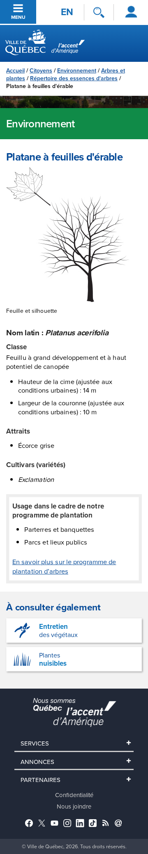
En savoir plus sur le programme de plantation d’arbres (64, 566)
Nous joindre (74, 806)
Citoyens (41, 70)
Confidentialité (74, 795)
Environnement (76, 70)
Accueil (15, 70)
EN (67, 12)
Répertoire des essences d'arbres (74, 78)
